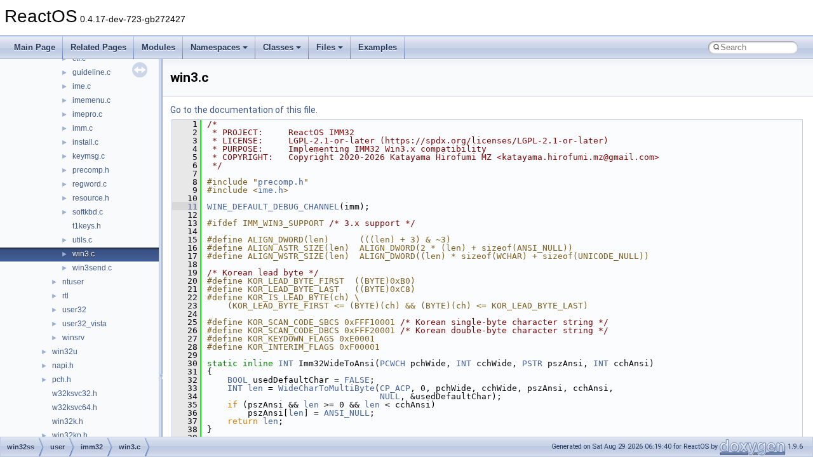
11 (185, 206)
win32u (64, 351)
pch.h (61, 379)
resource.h (90, 198)
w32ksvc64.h (74, 407)
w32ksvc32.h (74, 393)
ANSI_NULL (347, 413)
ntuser (73, 281)
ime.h (270, 190)
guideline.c (91, 72)
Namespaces (215, 47)
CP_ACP (395, 388)
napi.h (63, 365)
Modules (158, 47)
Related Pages (98, 47)
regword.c (89, 184)
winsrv (73, 337)
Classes (278, 47)
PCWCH (392, 363)
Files (325, 47)
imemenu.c (91, 100)
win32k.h (67, 421)
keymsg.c (88, 156)
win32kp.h (70, 435)
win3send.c (92, 267)
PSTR (532, 363)
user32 (74, 309)
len (255, 388)
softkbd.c (87, 212)
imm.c (82, 128)
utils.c (82, 239)
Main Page (34, 47)
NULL (390, 396)
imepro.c (87, 114)
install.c (85, 142)
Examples (377, 47)
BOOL (237, 380)
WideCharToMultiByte (326, 388)
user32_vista (84, 323)
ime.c (81, 86)
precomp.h (90, 170)
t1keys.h (86, 226)
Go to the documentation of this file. (244, 110)
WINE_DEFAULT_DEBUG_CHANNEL (273, 206)
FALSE (357, 380)
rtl (65, 295)
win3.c (83, 253)
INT (285, 363)
